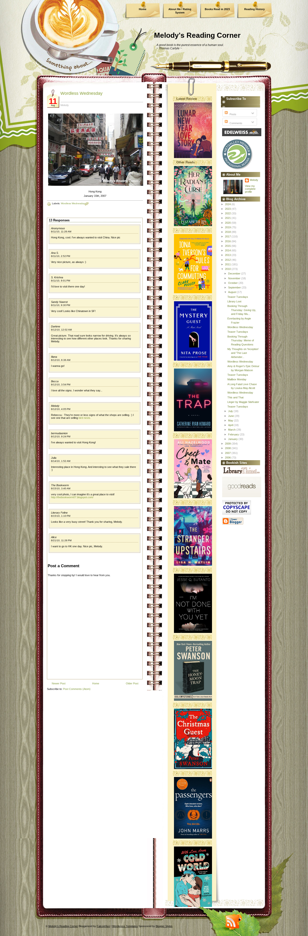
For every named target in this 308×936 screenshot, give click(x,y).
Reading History (254, 9)
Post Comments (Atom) (76, 689)
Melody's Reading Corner (197, 35)
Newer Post (58, 683)
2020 (228, 222)
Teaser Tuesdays (237, 296)
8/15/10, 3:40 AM (60, 488)
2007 (228, 453)
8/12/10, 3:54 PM (60, 384)
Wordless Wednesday (81, 93)
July (231, 411)
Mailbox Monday (236, 379)
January (233, 439)
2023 (228, 208)
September (235, 287)
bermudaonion (59, 433)
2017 (228, 236)
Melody (55, 405)
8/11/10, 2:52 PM (60, 256)
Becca (54, 381)
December (234, 273)
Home (142, 9)
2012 (228, 259)
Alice (54, 537)
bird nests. (85, 417)
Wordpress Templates (125, 926)
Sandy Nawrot (59, 301)
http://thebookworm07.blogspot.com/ (72, 497)
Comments (235, 123)
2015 (228, 245)
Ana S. (55, 252)
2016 (228, 241)
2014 (228, 250)
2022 (228, 213)
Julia (53, 457)
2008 (228, 448)
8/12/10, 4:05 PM (60, 409)
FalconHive (103, 926)
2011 (228, 264)
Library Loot (234, 301)
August (232, 292)
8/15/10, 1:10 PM (60, 516)
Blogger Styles (164, 926)
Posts (232, 114)
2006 (228, 457)
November (234, 278)
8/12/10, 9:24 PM (60, 436)
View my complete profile (250, 189)
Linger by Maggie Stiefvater (243, 402)
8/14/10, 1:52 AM (60, 461)
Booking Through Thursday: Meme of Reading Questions (240, 340)
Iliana (54, 356)
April (231, 425)
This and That (235, 397)
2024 (228, 204)
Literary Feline (59, 512)
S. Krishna (57, 277)
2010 (228, 268)
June (231, 415)
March (232, 429)
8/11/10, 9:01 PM (60, 280)
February (234, 434)
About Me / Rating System (179, 11)
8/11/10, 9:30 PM (60, 305)
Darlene (55, 326)
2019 (228, 227)
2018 (228, 231)
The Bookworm (60, 485)
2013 (228, 255)
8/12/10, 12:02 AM (61, 329)
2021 (228, 217)
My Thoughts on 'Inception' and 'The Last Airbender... (243, 353)
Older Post (132, 683)
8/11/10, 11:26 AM (61, 231)
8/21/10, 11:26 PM (61, 540)
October (233, 282)
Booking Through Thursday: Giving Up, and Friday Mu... (241, 310)
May (231, 420)
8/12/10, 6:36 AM (60, 360)
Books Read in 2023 (217, 9)
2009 (228, 443)
